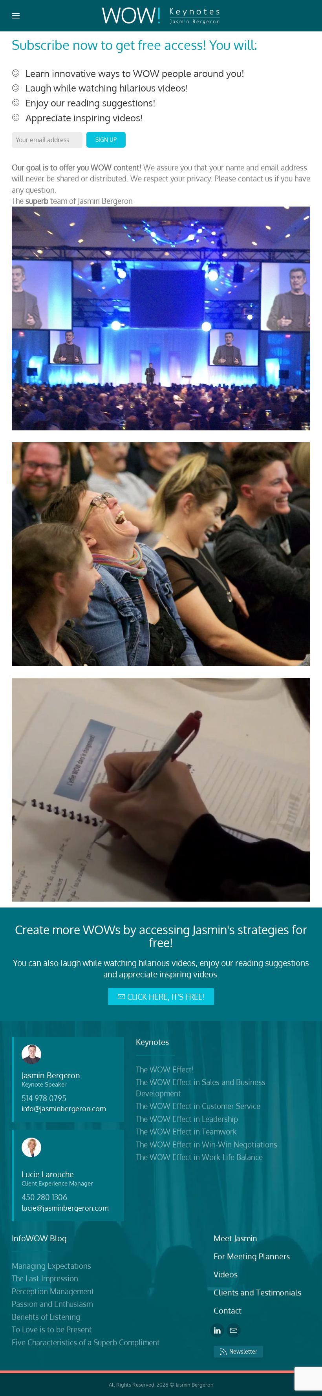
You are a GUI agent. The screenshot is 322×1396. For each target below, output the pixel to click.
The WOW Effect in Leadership (187, 1118)
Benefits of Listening (46, 1316)
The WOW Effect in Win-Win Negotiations (206, 1144)
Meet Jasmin (235, 1238)
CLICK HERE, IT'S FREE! (166, 996)
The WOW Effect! (165, 1069)
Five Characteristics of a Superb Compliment (86, 1342)
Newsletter (243, 1351)
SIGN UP (106, 139)
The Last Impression (45, 1278)
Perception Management (53, 1291)
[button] (16, 15)
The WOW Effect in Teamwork (186, 1131)
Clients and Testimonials (257, 1292)
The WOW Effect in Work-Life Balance (199, 1157)
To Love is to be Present (52, 1329)
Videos (226, 1274)
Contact (228, 1310)
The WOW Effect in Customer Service (198, 1106)
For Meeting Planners (252, 1256)
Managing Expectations (51, 1265)
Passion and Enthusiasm (52, 1303)
